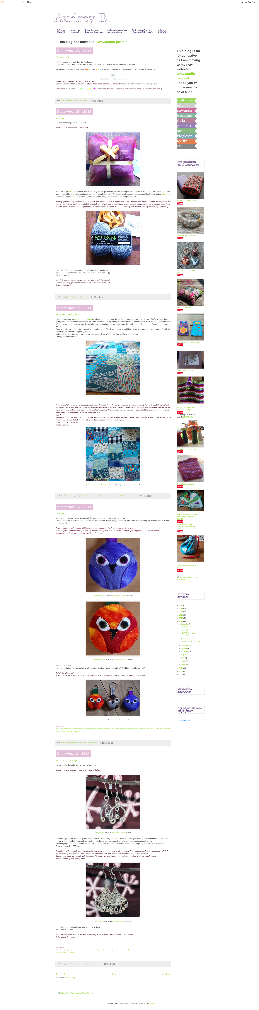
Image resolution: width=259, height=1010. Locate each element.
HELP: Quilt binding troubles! (68, 314)
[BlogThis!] (94, 100)
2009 (181, 671)
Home (114, 974)
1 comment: (84, 297)
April (183, 658)
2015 (181, 609)
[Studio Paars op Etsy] (187, 106)
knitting (72, 297)
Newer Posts (61, 974)
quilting (112, 496)
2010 (181, 668)
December (185, 624)
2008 (181, 674)
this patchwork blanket (83, 319)
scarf (76, 297)
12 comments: (93, 742)
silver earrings (99, 832)
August (184, 655)
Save (181, 203)
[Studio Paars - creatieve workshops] (187, 100)
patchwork (92, 496)
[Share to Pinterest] (102, 100)
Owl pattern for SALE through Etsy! (187, 271)
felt (67, 742)
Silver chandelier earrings (66, 760)
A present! (60, 118)
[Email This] (92, 100)
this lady (72, 192)
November (185, 645)
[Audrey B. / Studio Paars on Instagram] (187, 116)
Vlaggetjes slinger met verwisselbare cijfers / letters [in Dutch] (188, 526)
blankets (71, 496)
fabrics (82, 496)
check (63, 100)
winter (75, 100)
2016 (181, 606)
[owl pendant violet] (113, 592)
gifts (67, 297)
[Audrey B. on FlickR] (187, 121)
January (184, 664)
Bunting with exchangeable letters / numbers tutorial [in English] (187, 517)
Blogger (151, 1003)
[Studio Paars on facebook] (187, 131)
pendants (83, 742)
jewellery (81, 964)
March (183, 661)
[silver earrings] (113, 829)
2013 (181, 615)
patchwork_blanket (102, 496)
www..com (184, 720)
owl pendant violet (99, 595)
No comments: (131, 496)
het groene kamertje (123, 399)
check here (166, 194)
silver (87, 964)
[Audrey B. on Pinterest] (187, 126)
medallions (75, 742)
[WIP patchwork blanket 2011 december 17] (113, 395)
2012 (181, 618)
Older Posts (166, 974)
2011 (181, 621)
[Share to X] (97, 100)
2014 (181, 612)
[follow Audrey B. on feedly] (187, 141)
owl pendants (99, 720)
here (73, 197)
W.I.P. (122, 496)
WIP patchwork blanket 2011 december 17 (103, 399)
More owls (60, 513)
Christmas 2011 (62, 57)
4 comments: (83, 100)
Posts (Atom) (70, 978)
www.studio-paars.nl (112, 42)
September (185, 652)
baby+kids (64, 496)
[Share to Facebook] (99, 100)
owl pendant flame (99, 659)
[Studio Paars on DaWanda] (187, 111)
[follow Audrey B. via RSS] (187, 146)
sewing (117, 496)
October (184, 648)
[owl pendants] (113, 716)
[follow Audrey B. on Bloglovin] (187, 136)
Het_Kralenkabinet (72, 964)
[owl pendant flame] (113, 656)
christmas (69, 100)
